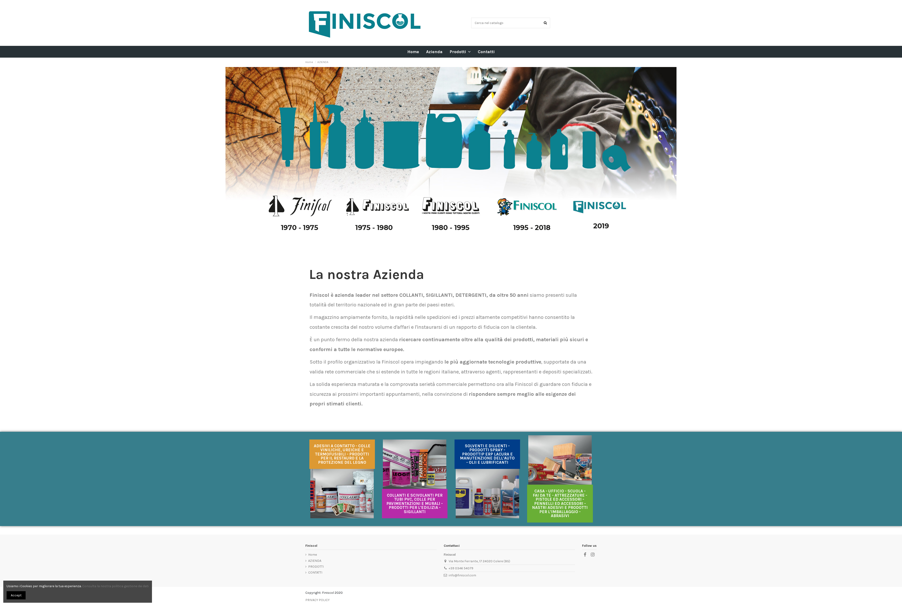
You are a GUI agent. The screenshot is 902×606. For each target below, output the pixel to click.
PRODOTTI (316, 567)
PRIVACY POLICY (317, 600)
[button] (460, 52)
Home (312, 555)
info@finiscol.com (462, 575)
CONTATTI (315, 572)
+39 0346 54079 (461, 568)
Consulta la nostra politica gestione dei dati (115, 586)
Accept (16, 595)
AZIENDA (314, 561)
